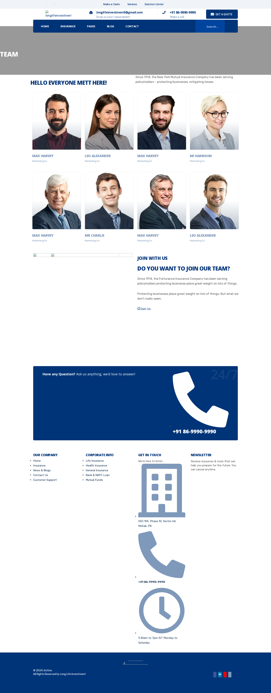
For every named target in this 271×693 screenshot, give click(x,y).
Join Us (145, 309)
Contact (132, 26)
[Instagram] (58, 4)
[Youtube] (225, 674)
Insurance (68, 26)
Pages (91, 26)
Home (45, 26)
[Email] (229, 674)
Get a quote (223, 14)
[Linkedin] (50, 4)
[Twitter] (42, 4)
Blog (110, 26)
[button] (231, 26)
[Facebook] (34, 4)
